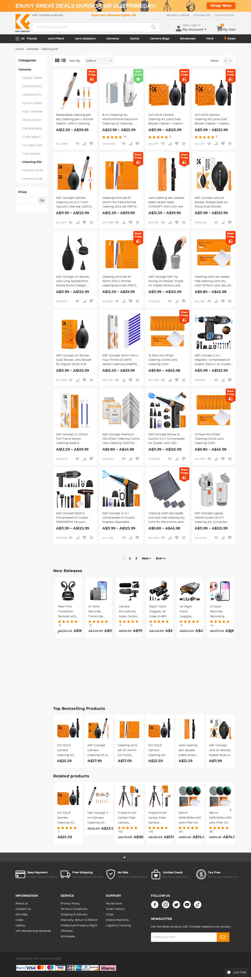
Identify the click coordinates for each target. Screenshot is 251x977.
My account (114, 903)
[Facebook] (154, 904)
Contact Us (23, 909)
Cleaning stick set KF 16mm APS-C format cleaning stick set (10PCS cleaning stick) (119, 282)
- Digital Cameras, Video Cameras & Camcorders (33, 78)
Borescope (188, 38)
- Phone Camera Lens (33, 120)
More (210, 38)
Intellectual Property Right (79, 925)
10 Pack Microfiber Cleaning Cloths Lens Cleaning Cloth (162, 360)
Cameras (112, 38)
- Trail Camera (29, 153)
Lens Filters (56, 38)
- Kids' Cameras (30, 111)
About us (21, 903)
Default (91, 61)
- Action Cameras (32, 103)
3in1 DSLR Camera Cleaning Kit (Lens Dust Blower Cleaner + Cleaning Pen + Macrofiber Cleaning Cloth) (166, 120)
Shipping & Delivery (74, 914)
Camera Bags (159, 38)
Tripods (31, 38)
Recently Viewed (177, 15)
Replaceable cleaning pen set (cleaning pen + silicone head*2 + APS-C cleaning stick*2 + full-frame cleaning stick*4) (74, 120)
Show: (215, 60)
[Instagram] (165, 904)
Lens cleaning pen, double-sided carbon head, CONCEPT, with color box (166, 202)
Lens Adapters (85, 38)
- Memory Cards (31, 170)
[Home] (22, 23)
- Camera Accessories (33, 178)
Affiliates (67, 931)
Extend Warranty (117, 920)
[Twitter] (176, 904)
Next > (146, 558)
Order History (115, 909)
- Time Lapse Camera (33, 137)
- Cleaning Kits (30, 162)
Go (42, 200)
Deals (231, 38)
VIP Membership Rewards (33, 931)
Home (19, 49)
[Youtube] (187, 904)
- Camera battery (31, 128)
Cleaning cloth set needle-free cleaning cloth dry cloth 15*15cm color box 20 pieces (213, 282)
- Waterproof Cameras (33, 94)
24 (226, 61)
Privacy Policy (70, 903)
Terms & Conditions (74, 909)
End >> (161, 558)
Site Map (21, 914)
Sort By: (75, 60)
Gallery (20, 925)
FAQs (109, 914)
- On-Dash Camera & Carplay (33, 145)
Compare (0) (201, 15)
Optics (134, 38)
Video (19, 920)
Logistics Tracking (118, 925)
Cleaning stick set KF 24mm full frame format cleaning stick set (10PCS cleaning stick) (119, 203)
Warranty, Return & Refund (79, 920)
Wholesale (68, 936)
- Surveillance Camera (33, 86)
